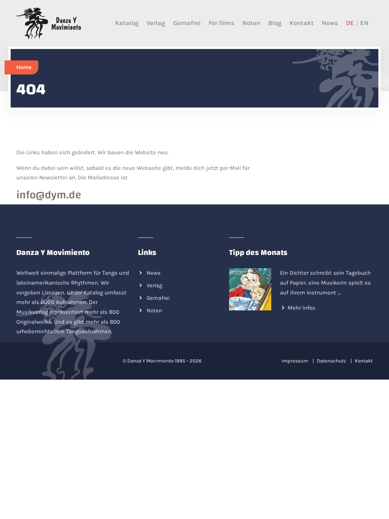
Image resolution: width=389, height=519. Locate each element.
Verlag (156, 23)
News (330, 23)
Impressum (294, 361)
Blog (274, 23)
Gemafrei (187, 23)
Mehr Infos (301, 307)
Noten (251, 23)
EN (364, 23)
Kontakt (301, 23)
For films (221, 23)
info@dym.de (48, 195)
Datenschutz (331, 361)
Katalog (127, 23)
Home (24, 67)
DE (350, 23)
